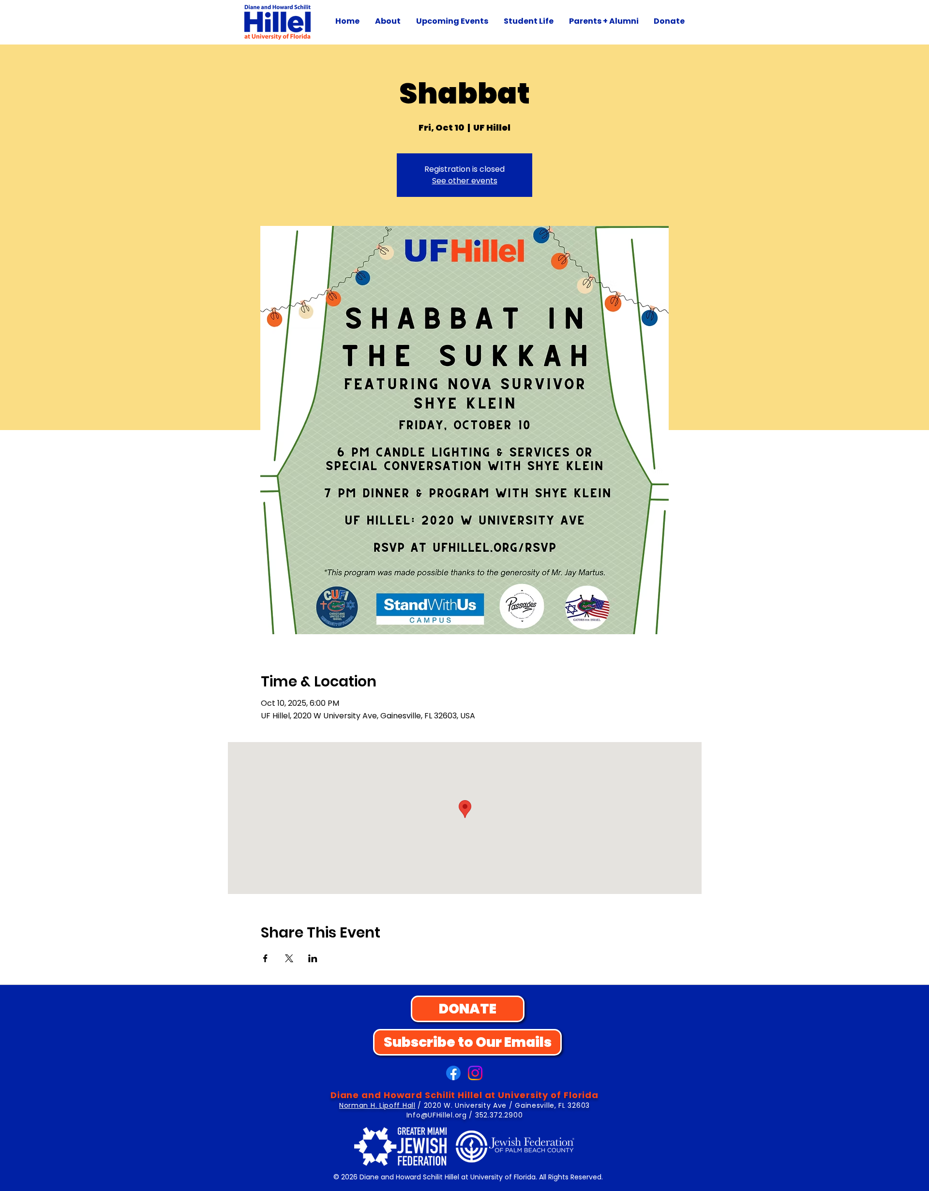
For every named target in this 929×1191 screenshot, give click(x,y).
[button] (387, 21)
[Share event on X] (289, 958)
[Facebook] (453, 1073)
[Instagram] (475, 1073)
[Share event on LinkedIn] (312, 958)
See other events (464, 180)
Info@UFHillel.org (436, 1115)
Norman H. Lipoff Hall (377, 1105)
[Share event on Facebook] (265, 958)
